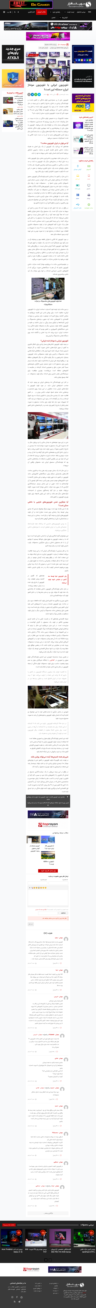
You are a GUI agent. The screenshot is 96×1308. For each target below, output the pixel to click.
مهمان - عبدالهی (40, 1186)
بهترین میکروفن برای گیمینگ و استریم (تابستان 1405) (88, 150)
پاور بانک (77, 189)
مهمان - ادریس (37, 1034)
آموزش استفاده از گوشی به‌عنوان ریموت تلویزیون (35, 848)
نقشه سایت (37, 1286)
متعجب (39, 888)
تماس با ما (37, 1283)
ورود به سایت (37, 1291)
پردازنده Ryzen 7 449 (50, 45)
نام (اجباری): (65, 879)
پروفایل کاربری (36, 1288)
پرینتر (88, 198)
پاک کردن (32, 888)
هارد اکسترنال (77, 208)
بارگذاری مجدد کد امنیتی (41, 910)
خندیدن (34, 888)
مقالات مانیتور (20, 116)
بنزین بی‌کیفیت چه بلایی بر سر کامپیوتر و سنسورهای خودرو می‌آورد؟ (18, 100)
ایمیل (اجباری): (43, 879)
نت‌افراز (84, 1293)
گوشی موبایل (77, 169)
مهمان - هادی (40, 1088)
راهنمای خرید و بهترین (53, 1284)
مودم (77, 198)
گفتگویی (52, 660)
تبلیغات (55, 1288)
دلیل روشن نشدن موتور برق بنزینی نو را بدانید (18, 111)
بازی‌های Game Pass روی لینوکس (59, 48)
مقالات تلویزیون (33, 55)
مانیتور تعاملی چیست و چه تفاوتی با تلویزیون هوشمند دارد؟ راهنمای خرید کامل (18, 123)
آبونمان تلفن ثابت (43, 48)
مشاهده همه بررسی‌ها (9, 1225)
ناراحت (43, 888)
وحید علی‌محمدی (63, 94)
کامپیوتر (88, 169)
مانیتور (88, 189)
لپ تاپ (77, 179)
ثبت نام (55, 1293)
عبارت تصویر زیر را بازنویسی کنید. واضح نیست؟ (51, 910)
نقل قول (30, 888)
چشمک (46, 888)
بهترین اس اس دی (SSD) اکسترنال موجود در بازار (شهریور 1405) (88, 139)
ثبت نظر (31, 924)
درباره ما (55, 1291)
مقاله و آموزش (20, 107)
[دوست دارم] (60, 963)
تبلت (88, 179)
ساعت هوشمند (88, 208)
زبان (41, 888)
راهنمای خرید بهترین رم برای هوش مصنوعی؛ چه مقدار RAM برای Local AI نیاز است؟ (88, 125)
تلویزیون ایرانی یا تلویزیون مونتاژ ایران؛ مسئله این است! (48, 87)
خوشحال (37, 888)
